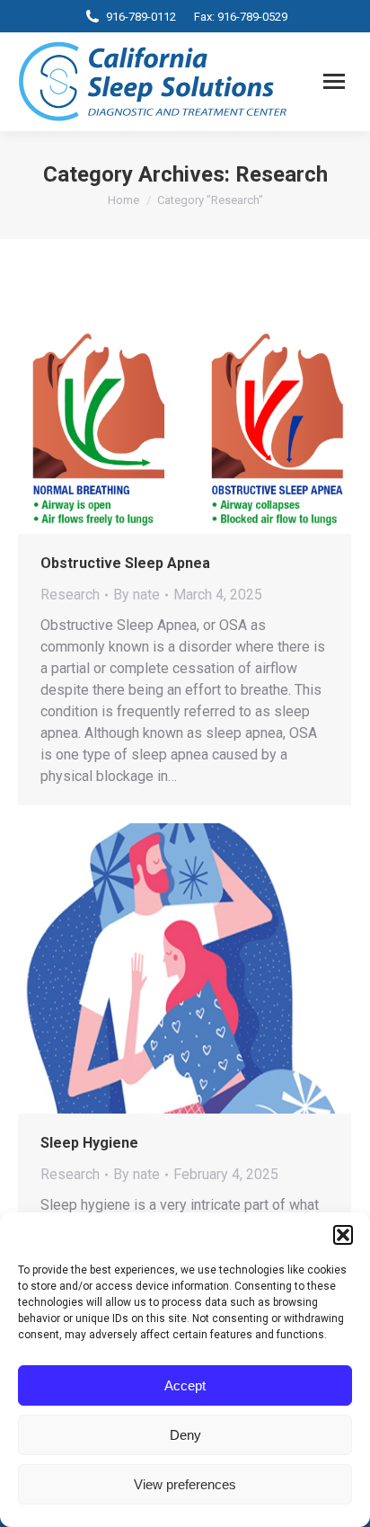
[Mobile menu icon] (334, 81)
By (136, 594)
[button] (343, 1235)
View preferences (185, 1484)
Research (70, 594)
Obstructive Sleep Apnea (125, 563)
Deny (185, 1435)
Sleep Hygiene (89, 1142)
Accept (185, 1385)
